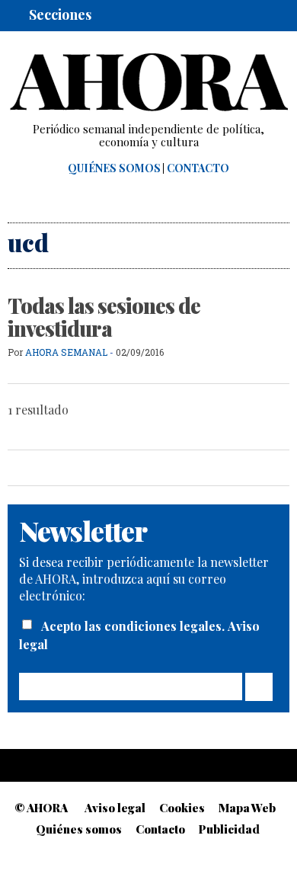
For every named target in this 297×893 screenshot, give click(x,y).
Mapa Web (247, 807)
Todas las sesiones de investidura (104, 317)
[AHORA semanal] (148, 82)
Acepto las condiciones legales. (134, 626)
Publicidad (229, 829)
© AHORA (41, 807)
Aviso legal (115, 807)
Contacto (198, 168)
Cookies (182, 807)
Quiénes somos (114, 168)
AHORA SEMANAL (66, 352)
